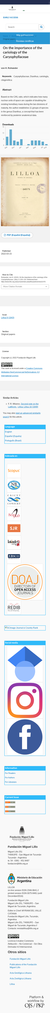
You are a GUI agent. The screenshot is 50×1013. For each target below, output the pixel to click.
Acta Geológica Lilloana (21, 973)
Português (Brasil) (13, 441)
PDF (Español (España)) (18, 235)
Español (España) (13, 436)
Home (5, 36)
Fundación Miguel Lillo (20, 959)
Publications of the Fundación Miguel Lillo (23, 966)
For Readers (10, 773)
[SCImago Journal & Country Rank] (21, 628)
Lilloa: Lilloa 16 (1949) (28, 407)
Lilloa (12, 984)
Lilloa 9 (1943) (28, 36)
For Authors (10, 778)
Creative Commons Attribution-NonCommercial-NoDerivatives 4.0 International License (21, 372)
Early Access (10, 17)
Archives (15, 36)
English (8, 432)
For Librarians (11, 782)
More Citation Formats (12, 287)
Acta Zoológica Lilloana (20, 978)
